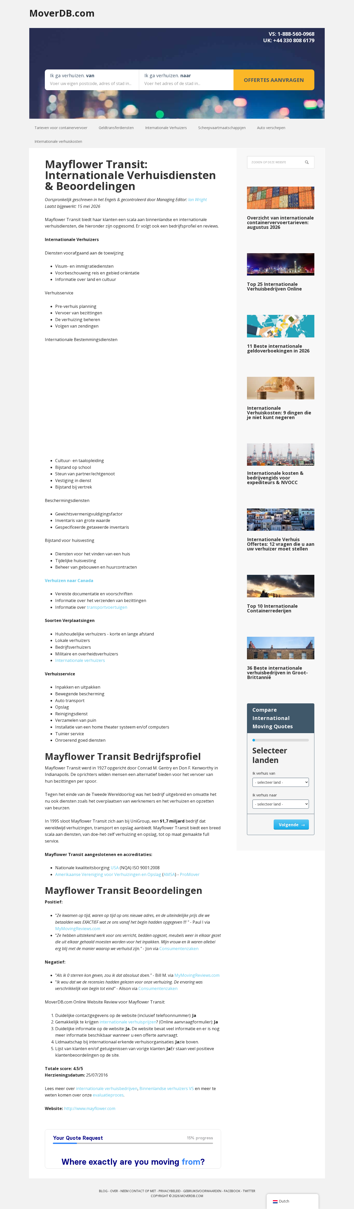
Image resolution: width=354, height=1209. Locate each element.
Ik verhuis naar (264, 795)
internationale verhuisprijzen (128, 1022)
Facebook (232, 1191)
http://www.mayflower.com (89, 1108)
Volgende (289, 825)
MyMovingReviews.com (77, 928)
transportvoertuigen (107, 607)
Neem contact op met (138, 1191)
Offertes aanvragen (274, 79)
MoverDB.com (62, 13)
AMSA (169, 874)
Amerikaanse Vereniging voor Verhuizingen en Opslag (108, 874)
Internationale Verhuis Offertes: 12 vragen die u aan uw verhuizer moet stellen (280, 544)
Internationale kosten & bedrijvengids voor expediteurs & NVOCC (275, 477)
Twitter (249, 1191)
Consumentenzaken (179, 948)
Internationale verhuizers (80, 660)
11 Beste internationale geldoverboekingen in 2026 (278, 348)
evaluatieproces (108, 1095)
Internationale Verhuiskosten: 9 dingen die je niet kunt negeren (279, 412)
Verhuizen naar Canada (69, 580)
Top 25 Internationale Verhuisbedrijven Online (274, 286)
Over (114, 1191)
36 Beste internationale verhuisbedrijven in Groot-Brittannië (277, 672)
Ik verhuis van (263, 773)
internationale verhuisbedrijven (106, 1088)
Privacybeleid (170, 1191)
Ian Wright (197, 199)
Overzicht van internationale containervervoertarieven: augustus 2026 (280, 222)
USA (115, 868)
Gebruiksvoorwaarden (202, 1191)
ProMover (190, 874)
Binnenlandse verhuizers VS (166, 1088)
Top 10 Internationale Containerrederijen (272, 608)
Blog (103, 1191)
